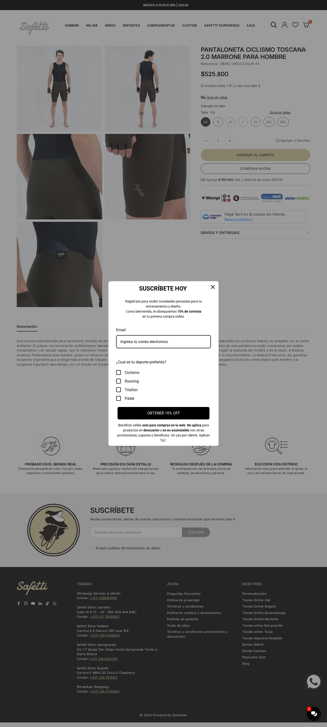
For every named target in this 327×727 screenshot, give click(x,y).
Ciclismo (132, 372)
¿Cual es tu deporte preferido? (141, 362)
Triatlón (131, 390)
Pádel (129, 398)
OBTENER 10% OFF (163, 413)
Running (132, 381)
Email (121, 330)
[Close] (213, 287)
